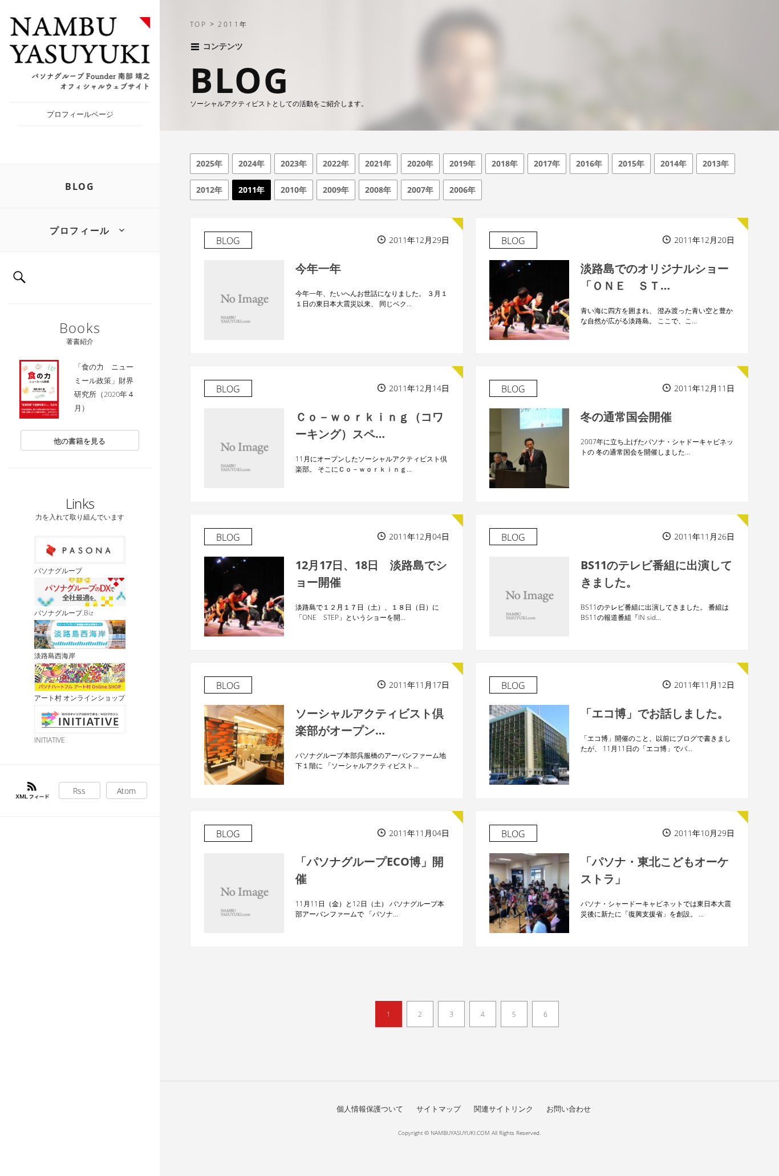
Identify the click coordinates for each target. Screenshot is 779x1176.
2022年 (336, 163)
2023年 (294, 163)
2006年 (462, 189)
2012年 (209, 189)
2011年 (251, 189)
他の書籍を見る (80, 441)
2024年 (251, 163)
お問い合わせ (568, 1109)
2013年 (716, 163)
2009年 (336, 189)
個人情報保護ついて (369, 1109)
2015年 (631, 163)
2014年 (673, 163)
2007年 (420, 189)
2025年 (209, 163)
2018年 (505, 163)
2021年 (378, 163)
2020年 (420, 163)
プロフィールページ (80, 114)
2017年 (547, 163)
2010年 (294, 189)
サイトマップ (438, 1109)
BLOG (79, 186)
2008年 (378, 189)
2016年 (589, 163)
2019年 (462, 163)
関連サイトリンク (503, 1109)
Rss (79, 790)
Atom (126, 790)
